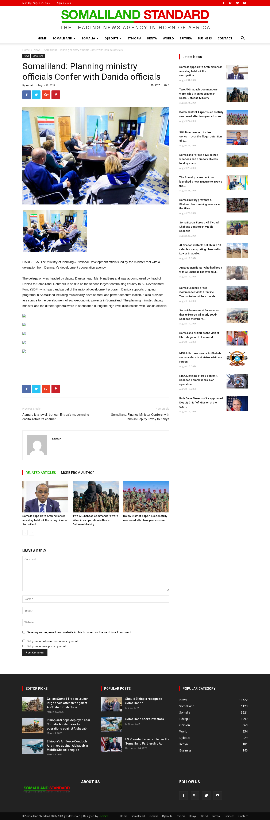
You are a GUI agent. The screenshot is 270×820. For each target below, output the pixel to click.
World (168, 38)
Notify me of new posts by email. (47, 646)
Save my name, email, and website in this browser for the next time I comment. (79, 632)
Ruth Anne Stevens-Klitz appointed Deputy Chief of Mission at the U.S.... (201, 402)
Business (205, 38)
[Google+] (230, 3)
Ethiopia (134, 38)
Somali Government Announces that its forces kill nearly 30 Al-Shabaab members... (199, 314)
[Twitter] (237, 3)
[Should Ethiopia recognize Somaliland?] (111, 704)
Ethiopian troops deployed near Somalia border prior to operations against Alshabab (68, 724)
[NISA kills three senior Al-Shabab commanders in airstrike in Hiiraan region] (237, 358)
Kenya (152, 38)
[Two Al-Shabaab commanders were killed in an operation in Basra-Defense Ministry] (96, 496)
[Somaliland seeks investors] (111, 724)
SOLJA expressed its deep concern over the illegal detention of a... (200, 136)
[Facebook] (223, 3)
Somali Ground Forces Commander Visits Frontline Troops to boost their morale (197, 292)
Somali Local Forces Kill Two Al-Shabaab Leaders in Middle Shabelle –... (199, 227)
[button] (243, 39)
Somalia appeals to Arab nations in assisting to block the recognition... (200, 71)
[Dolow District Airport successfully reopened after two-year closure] (146, 496)
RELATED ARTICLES (41, 473)
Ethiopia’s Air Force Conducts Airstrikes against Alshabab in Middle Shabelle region (67, 745)
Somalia (88, 38)
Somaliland (62, 38)
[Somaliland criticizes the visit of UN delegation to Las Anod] (237, 338)
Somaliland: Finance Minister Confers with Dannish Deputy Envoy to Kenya (140, 417)
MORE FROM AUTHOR (77, 473)
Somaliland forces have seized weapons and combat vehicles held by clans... (198, 159)
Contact (225, 38)
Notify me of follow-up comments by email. (53, 641)
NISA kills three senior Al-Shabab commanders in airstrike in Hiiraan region (200, 357)
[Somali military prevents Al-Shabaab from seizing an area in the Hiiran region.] (237, 205)
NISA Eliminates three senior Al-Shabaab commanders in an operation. (199, 380)
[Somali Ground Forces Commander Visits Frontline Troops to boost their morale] (237, 293)
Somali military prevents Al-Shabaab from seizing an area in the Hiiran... (199, 204)
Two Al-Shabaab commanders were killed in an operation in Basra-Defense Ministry (95, 520)
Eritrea (186, 38)
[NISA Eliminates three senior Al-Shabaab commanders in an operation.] (237, 381)
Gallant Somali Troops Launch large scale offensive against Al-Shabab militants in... (67, 703)
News (37, 50)
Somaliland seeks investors (144, 719)
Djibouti (111, 38)
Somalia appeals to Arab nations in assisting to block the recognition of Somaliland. (45, 520)
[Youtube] (244, 3)
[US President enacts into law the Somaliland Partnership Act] (111, 744)
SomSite (103, 816)
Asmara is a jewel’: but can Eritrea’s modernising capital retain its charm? (55, 417)
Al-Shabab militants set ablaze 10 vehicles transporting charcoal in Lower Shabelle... (200, 249)
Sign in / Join (64, 2)
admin (30, 85)
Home (42, 38)
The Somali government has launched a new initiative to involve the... (200, 181)
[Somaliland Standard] (135, 19)
